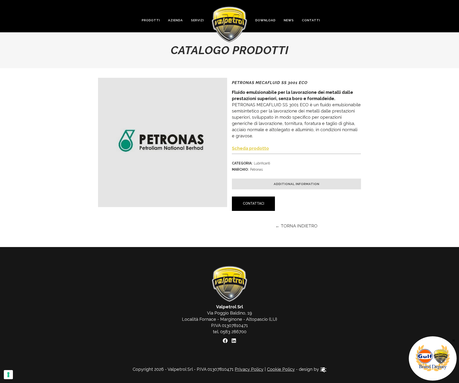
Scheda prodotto (250, 148)
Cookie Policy (281, 369)
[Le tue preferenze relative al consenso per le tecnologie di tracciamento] (8, 374)
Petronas (256, 169)
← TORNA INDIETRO (296, 225)
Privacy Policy (249, 369)
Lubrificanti (262, 163)
